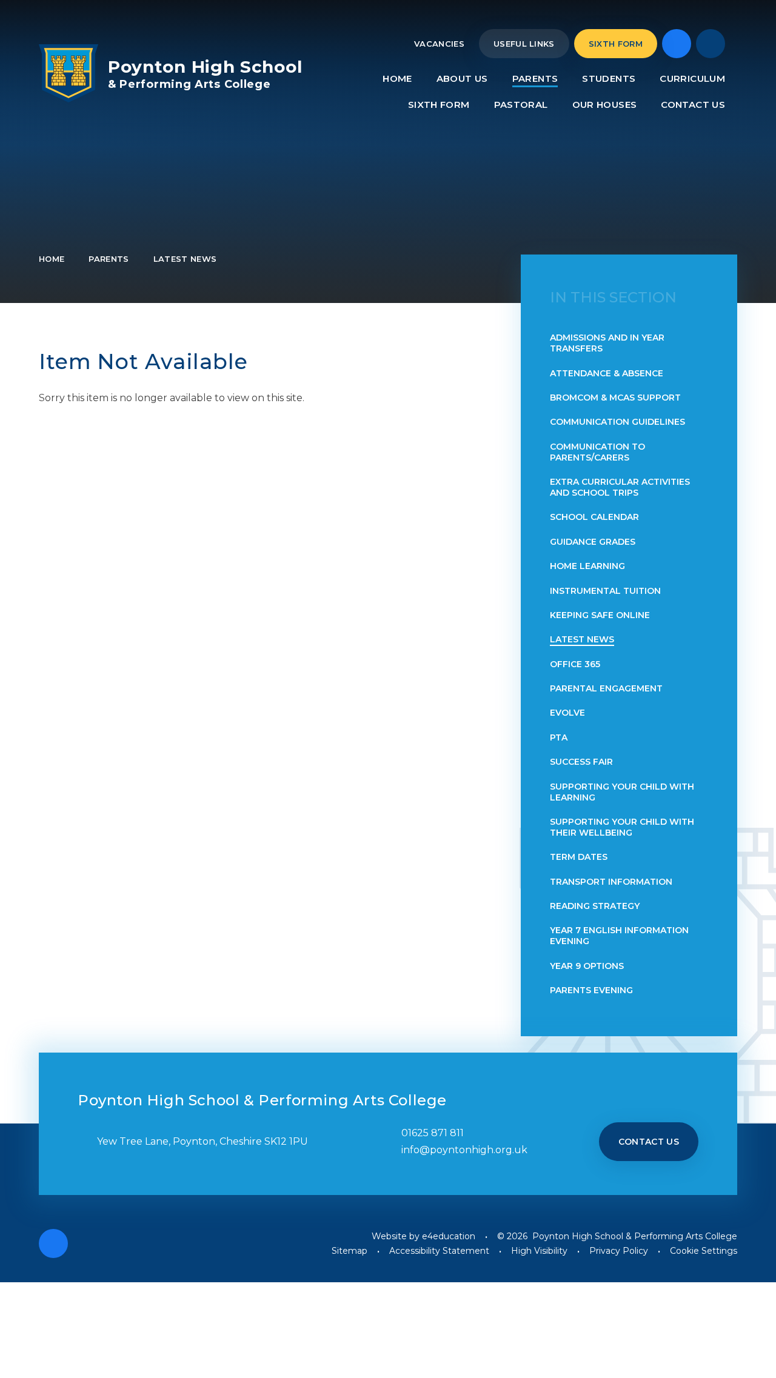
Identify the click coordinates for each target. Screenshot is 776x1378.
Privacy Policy (618, 1250)
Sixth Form (616, 43)
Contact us (649, 1141)
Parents (109, 259)
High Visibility (539, 1250)
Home (51, 259)
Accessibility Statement (439, 1250)
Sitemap (349, 1250)
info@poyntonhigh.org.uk (464, 1150)
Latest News (185, 259)
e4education (448, 1236)
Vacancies (439, 43)
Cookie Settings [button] (703, 1250)
